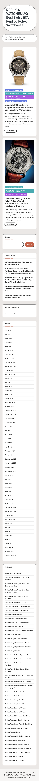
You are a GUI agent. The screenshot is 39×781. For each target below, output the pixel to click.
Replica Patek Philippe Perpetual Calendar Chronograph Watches (19, 687)
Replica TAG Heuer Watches (14, 760)
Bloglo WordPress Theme (23, 778)
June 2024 (8, 435)
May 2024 (8, 439)
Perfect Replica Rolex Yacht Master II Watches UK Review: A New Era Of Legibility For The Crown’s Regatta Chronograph (19, 271)
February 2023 (10, 499)
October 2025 (10, 370)
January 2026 (9, 358)
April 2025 (8, 395)
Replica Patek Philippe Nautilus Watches (18, 682)
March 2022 (9, 544)
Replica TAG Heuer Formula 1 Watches (17, 752)
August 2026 (9, 330)
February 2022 (10, 548)
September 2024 (10, 423)
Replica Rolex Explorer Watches (15, 712)
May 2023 (8, 487)
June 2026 (8, 338)
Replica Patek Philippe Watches (16, 101)
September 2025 (10, 374)
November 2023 (10, 463)
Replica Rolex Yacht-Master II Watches (17, 736)
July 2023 (8, 479)
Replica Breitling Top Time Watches (16, 610)
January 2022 (9, 552)
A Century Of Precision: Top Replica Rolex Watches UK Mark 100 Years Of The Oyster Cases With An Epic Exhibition (19, 280)
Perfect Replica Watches (14, 90)
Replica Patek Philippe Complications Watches (17, 664)
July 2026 (8, 334)
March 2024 (9, 447)
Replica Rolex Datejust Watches (15, 700)
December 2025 (10, 362)
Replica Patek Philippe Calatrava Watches (19, 93)
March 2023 (9, 495)
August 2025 (9, 378)
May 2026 (8, 342)
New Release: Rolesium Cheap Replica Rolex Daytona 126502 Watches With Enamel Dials (19, 289)
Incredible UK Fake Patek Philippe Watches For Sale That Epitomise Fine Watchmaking (19, 107)
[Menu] (9, 30)
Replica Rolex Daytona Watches (15, 708)
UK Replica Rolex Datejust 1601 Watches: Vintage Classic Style (18, 263)
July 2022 (8, 527)
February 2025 (10, 403)
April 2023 (8, 491)
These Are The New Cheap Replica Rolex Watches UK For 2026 (18, 296)
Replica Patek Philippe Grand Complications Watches (15, 97)
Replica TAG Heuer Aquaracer (15, 740)
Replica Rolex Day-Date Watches (16, 704)
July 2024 (8, 431)
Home (6, 37)
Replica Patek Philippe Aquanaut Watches (19, 655)
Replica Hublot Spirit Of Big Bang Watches (19, 631)
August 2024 (9, 427)
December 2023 (10, 459)
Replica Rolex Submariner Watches (16, 728)
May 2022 (8, 536)
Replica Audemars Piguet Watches (16, 602)
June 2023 (8, 483)
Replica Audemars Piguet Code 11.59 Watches (17, 578)
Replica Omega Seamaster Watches (17, 643)
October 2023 (10, 467)
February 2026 (10, 354)
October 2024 (10, 419)
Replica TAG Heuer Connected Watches (18, 748)
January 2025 (9, 407)
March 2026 (9, 350)
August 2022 (9, 523)
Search (7, 237)
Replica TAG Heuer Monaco (14, 756)
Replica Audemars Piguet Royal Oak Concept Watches (17, 585)
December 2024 (10, 411)
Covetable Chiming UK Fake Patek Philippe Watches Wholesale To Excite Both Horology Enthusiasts (17, 202)
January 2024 (9, 455)
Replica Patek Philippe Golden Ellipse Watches (17, 670)
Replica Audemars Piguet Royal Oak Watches (17, 597)
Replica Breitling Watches (13, 614)
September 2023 (10, 471)
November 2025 (10, 366)
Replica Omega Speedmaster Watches (18, 647)
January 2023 (9, 503)
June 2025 (8, 386)
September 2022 (10, 519)
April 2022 (8, 540)
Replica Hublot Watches (13, 635)
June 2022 (8, 532)
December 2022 (10, 507)
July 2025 (8, 382)
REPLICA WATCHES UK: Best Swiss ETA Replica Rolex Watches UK (17, 17)
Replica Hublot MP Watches (14, 627)
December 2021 (10, 556)
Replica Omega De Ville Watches (16, 639)
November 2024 (10, 415)
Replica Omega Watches (13, 651)
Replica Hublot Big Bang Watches (16, 618)
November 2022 (10, 511)
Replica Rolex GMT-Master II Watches (17, 716)
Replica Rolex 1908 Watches (14, 696)
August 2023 (9, 475)
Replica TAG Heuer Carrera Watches (17, 744)
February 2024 (10, 451)
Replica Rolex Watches (12, 732)
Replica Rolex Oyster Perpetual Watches (18, 724)
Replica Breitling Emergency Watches (17, 606)
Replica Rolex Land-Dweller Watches (17, 720)
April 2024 (8, 443)
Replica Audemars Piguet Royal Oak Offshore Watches (17, 591)
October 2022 (10, 515)
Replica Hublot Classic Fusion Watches (17, 623)
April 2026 (8, 346)
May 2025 (8, 390)
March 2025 (9, 399)
